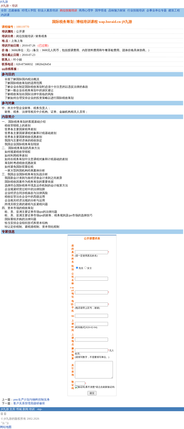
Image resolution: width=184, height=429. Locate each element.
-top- (39, 409)
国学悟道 (101, 10)
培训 (15, 5)
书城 (19, 409)
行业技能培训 (136, 10)
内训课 (5, 14)
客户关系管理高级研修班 (29, 403)
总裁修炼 (14, 10)
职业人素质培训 (48, 10)
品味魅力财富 (117, 10)
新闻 (25, 409)
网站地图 (6, 426)
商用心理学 (86, 10)
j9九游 (4, 1)
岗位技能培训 (68, 10)
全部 (4, 10)
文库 (12, 409)
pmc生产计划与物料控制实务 (31, 399)
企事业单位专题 (156, 10)
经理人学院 (29, 10)
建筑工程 (174, 10)
